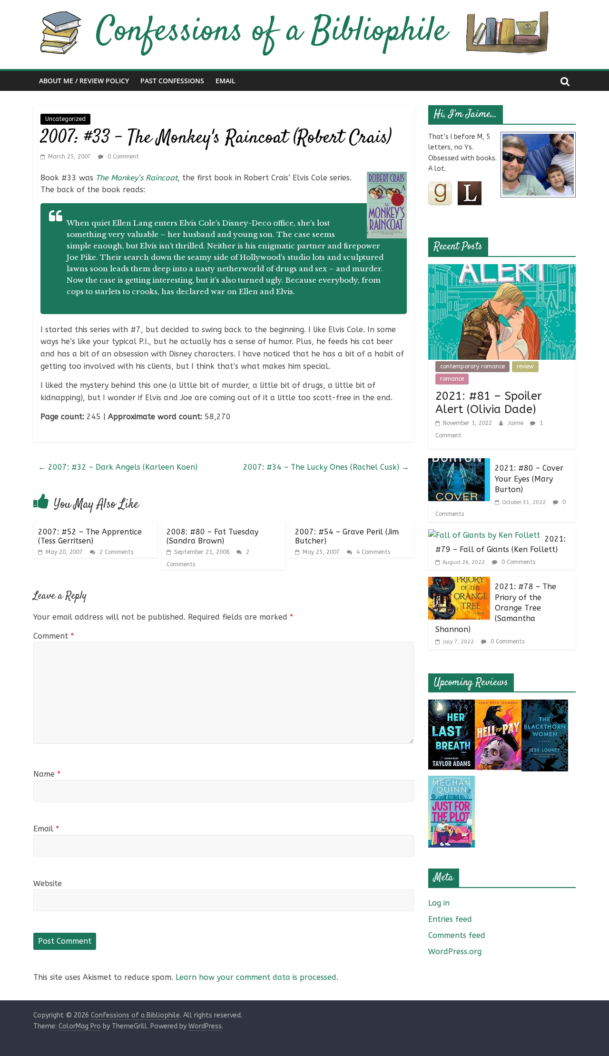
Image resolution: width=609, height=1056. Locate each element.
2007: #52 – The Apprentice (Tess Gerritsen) (90, 536)
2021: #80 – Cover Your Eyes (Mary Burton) (529, 479)
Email (226, 80)
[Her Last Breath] (451, 705)
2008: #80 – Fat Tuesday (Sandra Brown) (212, 536)
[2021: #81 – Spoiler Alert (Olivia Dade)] (502, 270)
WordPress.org (454, 951)
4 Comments (372, 552)
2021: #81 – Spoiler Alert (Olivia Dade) (488, 402)
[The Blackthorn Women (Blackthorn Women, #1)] (544, 705)
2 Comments (115, 552)
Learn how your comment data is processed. (257, 977)
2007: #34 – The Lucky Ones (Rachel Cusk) (326, 467)
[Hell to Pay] (498, 705)
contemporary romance (472, 366)
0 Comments (517, 562)
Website (47, 883)
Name (46, 774)
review (525, 366)
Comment (53, 636)
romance (452, 378)
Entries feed (450, 919)
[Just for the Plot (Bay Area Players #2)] (451, 781)
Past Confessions (172, 80)
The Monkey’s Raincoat (136, 177)
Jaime (516, 423)
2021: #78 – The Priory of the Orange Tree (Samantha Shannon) (495, 608)
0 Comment (122, 156)
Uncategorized (65, 119)
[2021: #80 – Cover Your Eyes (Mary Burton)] (459, 464)
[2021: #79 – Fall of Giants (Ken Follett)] (484, 535)
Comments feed (456, 935)
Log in (439, 903)
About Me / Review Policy (84, 80)
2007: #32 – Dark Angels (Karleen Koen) (117, 467)
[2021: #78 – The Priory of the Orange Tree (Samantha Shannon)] (459, 582)
